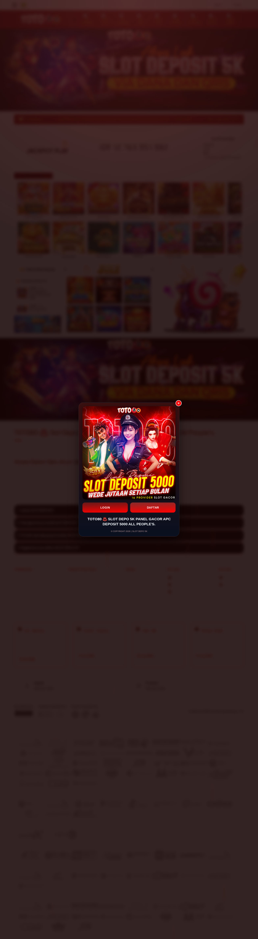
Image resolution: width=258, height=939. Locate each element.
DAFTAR (153, 507)
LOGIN (105, 507)
